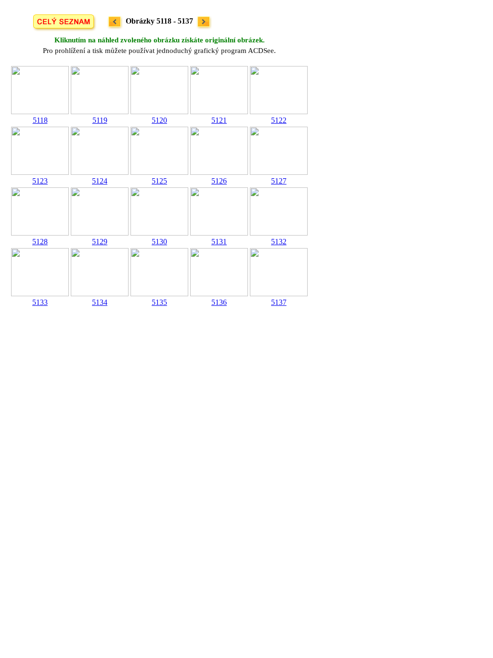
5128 (40, 241)
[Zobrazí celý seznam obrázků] (64, 22)
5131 (219, 241)
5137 (278, 302)
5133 (40, 302)
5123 (40, 181)
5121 (219, 120)
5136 (219, 302)
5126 (219, 181)
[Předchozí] (115, 21)
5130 (159, 241)
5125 (159, 181)
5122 (278, 120)
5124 (99, 181)
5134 (99, 302)
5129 (99, 241)
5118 (40, 120)
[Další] (204, 21)
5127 (278, 181)
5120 (159, 120)
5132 (278, 241)
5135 (159, 302)
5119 (99, 120)
